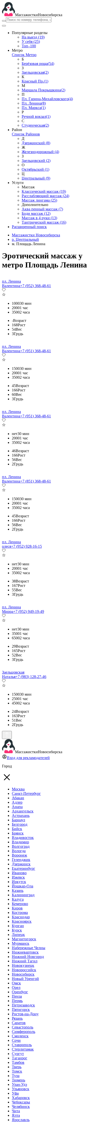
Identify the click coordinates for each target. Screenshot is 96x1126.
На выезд (33, 37)
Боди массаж (36, 213)
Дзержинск (21, 864)
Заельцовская (35, 72)
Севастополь (22, 1027)
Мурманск (20, 943)
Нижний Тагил (24, 961)
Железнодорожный (40, 152)
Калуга (18, 899)
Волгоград (21, 846)
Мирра (7, 611)
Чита (16, 1111)
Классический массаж (44, 191)
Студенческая (35, 125)
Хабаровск (21, 1098)
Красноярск (22, 921)
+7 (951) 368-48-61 (35, 351)
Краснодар (21, 917)
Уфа (15, 1093)
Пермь (17, 1001)
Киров (17, 908)
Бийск (17, 829)
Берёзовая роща (38, 63)
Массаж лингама (39, 200)
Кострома (20, 912)
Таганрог (19, 1058)
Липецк (18, 934)
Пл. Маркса (34, 108)
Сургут (18, 1054)
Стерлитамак (23, 1049)
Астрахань (21, 815)
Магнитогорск (24, 939)
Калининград (23, 895)
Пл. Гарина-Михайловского (47, 99)
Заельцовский (36, 160)
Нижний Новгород (28, 957)
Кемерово (20, 904)
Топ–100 (29, 46)
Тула (15, 1076)
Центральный (36, 178)
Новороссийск (24, 970)
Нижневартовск (25, 952)
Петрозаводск (23, 1005)
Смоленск (20, 1036)
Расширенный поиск (29, 227)
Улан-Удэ (19, 1084)
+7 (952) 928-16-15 (26, 546)
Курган (18, 926)
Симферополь (23, 1031)
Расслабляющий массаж (45, 196)
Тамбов (18, 1062)
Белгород (19, 824)
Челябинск (21, 1106)
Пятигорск (21, 1009)
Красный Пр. (35, 81)
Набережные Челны (28, 948)
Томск (17, 1071)
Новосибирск (23, 974)
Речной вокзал (36, 116)
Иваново (19, 873)
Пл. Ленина (34, 103)
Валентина (11, 286)
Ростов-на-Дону (25, 1014)
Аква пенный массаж (42, 209)
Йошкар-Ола (22, 886)
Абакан (18, 798)
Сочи (16, 1040)
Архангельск (22, 811)
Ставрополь (22, 1045)
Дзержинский (36, 143)
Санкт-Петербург (26, 793)
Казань (17, 890)
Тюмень (18, 1080)
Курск (17, 930)
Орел (16, 987)
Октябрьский (35, 169)
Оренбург (20, 992)
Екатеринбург (23, 868)
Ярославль (21, 1120)
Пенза (17, 996)
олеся (6, 546)
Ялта (16, 1115)
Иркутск (19, 882)
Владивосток (23, 837)
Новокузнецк (23, 965)
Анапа (17, 807)
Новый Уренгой (25, 979)
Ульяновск (20, 1089)
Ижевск (18, 877)
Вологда (19, 851)
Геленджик (21, 860)
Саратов (19, 1023)
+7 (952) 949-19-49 (28, 611)
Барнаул (18, 820)
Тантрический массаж (44, 222)
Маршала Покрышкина (43, 90)
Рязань (17, 1018)
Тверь (16, 1067)
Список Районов (26, 134)
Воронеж (19, 855)
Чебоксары (21, 1102)
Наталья (9, 677)
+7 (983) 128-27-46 (31, 677)
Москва (18, 789)
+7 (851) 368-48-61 (35, 481)
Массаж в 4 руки (39, 218)
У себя (31, 41)
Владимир (20, 842)
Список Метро (24, 55)
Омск (16, 983)
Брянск (18, 833)
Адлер (17, 802)
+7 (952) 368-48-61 (35, 286)
